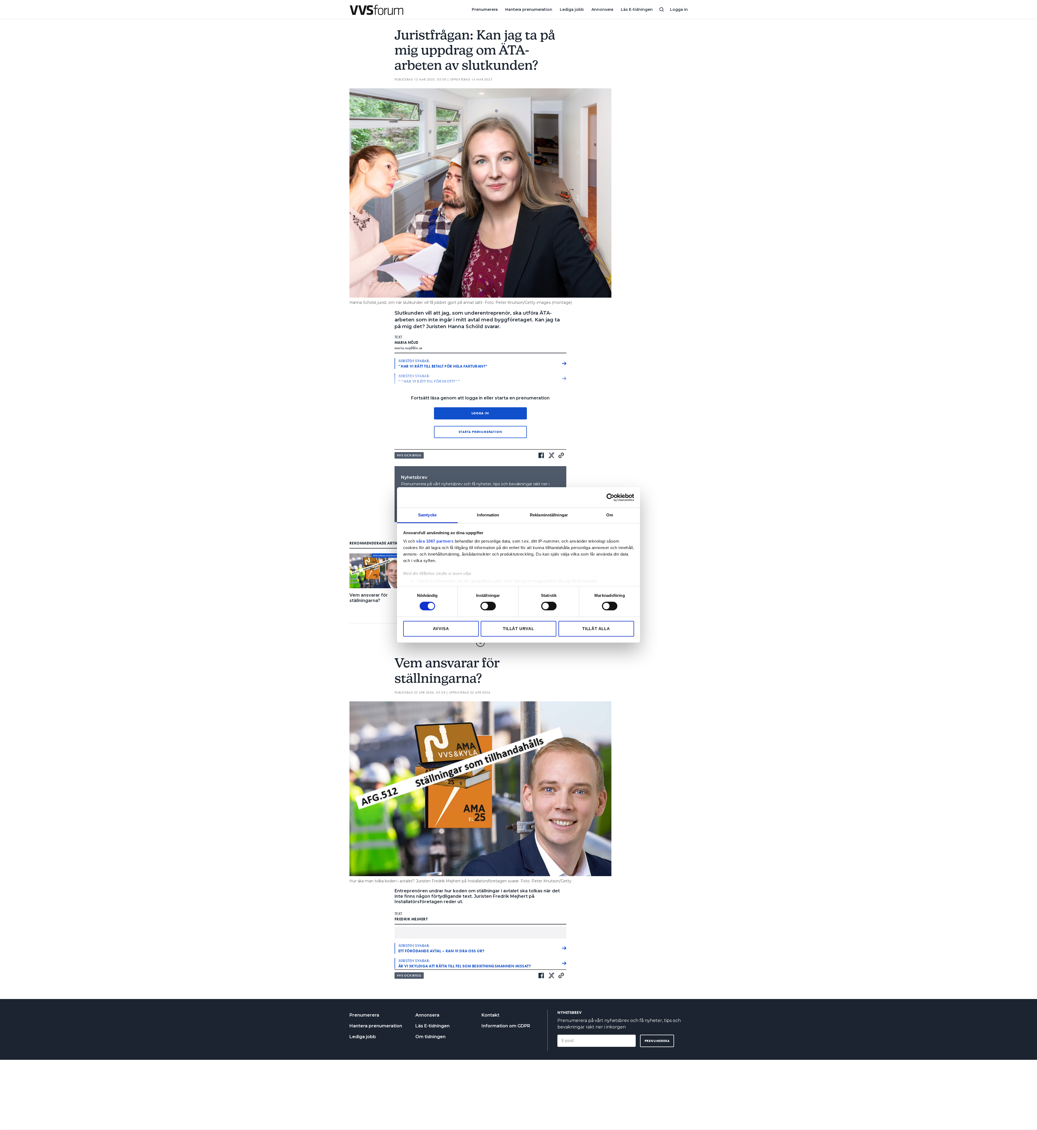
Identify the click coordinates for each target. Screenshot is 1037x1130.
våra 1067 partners (434, 541)
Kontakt (490, 1015)
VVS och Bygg (409, 455)
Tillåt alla (596, 628)
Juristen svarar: (443, 363)
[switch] (488, 606)
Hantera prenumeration (528, 9)
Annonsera (602, 9)
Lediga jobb (572, 9)
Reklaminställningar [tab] (549, 515)
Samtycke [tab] (427, 515)
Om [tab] (609, 515)
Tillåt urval (518, 628)
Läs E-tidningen (637, 9)
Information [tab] (488, 515)
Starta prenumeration (480, 432)
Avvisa (441, 628)
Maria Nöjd (407, 342)
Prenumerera (485, 9)
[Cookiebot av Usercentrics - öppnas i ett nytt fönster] (610, 497)
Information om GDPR (506, 1025)
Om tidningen (430, 1036)
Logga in (679, 9)
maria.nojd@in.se (409, 347)
